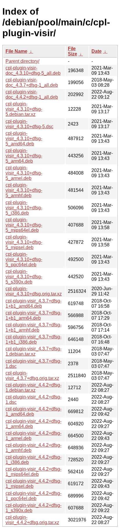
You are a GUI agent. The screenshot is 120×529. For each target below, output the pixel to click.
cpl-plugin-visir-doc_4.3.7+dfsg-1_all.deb (32, 82)
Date (96, 51)
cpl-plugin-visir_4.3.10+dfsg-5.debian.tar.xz (24, 109)
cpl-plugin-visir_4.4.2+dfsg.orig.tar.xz (32, 520)
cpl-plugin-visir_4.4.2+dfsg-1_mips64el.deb (33, 472)
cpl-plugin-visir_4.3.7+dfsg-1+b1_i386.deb (33, 339)
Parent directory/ (22, 61)
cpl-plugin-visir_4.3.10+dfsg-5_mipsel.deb (24, 242)
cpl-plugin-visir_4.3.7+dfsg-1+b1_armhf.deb (33, 327)
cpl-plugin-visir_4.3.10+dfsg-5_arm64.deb (24, 155)
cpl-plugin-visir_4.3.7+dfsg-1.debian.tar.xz (33, 351)
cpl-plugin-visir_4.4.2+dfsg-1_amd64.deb (33, 411)
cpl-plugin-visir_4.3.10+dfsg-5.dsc (29, 124)
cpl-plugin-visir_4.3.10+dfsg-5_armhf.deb (24, 190)
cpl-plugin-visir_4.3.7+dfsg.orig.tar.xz (32, 375)
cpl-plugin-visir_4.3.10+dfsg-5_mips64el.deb (24, 225)
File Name (16, 51)
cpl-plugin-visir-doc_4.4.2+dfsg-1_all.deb (32, 94)
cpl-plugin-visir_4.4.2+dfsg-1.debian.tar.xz (33, 387)
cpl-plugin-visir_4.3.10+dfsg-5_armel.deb (24, 173)
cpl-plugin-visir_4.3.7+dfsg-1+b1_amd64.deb (33, 303)
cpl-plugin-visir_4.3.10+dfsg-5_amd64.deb (24, 138)
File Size (72, 51)
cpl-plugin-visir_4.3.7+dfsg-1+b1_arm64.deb (33, 315)
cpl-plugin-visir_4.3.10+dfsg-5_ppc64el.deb (24, 259)
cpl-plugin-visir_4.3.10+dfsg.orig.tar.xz (34, 291)
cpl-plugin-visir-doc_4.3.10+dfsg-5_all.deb (33, 70)
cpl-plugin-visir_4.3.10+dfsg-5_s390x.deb (24, 276)
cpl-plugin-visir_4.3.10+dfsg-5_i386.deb (24, 207)
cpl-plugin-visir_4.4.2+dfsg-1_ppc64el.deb (33, 496)
